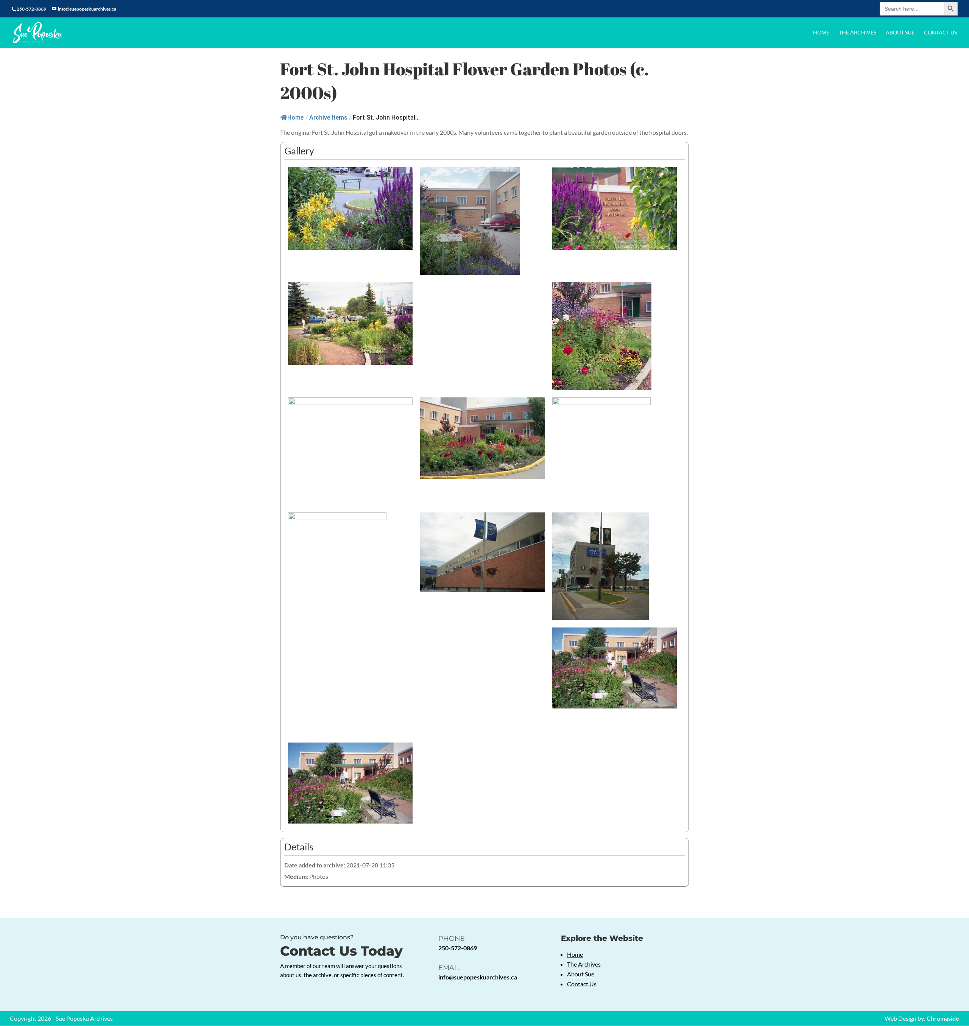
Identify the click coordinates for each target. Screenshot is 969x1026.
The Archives (857, 33)
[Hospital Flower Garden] (350, 208)
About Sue (900, 33)
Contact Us (940, 33)
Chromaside (943, 1018)
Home (821, 33)
